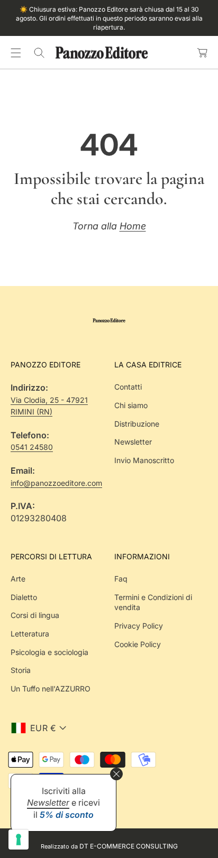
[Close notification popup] (116, 774)
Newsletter (133, 441)
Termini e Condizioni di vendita (153, 602)
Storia (21, 670)
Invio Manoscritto (144, 460)
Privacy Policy (138, 625)
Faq (121, 578)
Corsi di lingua (35, 615)
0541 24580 (32, 446)
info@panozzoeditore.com (56, 482)
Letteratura (30, 633)
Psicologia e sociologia (49, 652)
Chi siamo (131, 405)
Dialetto (24, 597)
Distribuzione (136, 423)
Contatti (128, 386)
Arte (18, 578)
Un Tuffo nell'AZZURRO (50, 688)
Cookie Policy (137, 644)
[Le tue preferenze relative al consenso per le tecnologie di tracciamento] (18, 839)
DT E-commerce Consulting (128, 846)
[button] (16, 52)
